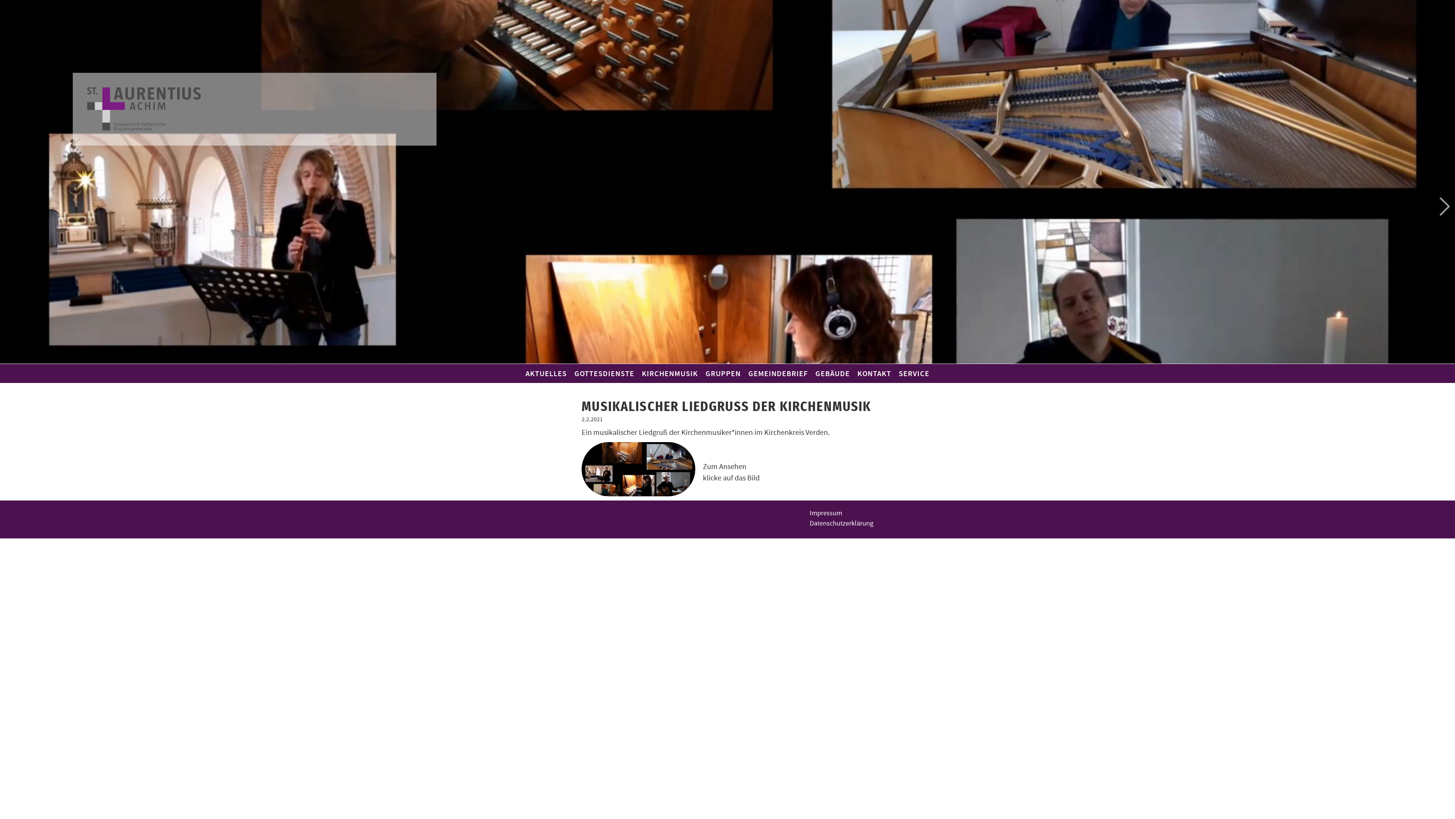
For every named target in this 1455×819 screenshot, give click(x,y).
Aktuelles (546, 373)
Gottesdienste (604, 373)
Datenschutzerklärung (841, 523)
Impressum (826, 513)
